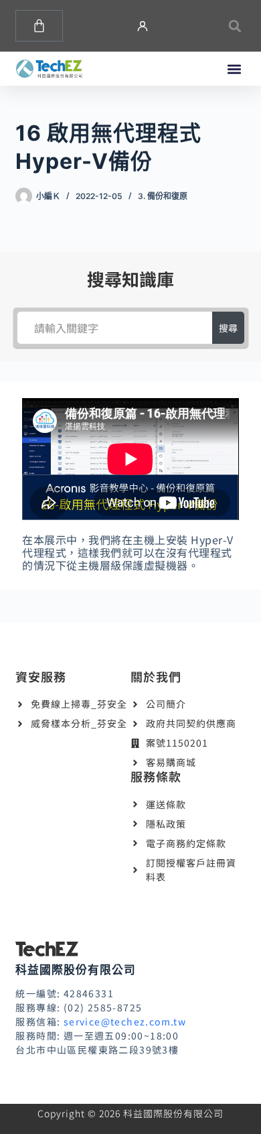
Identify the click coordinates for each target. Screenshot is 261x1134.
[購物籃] (39, 26)
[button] (235, 25)
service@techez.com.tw (125, 1021)
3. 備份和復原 (162, 196)
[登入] (142, 26)
